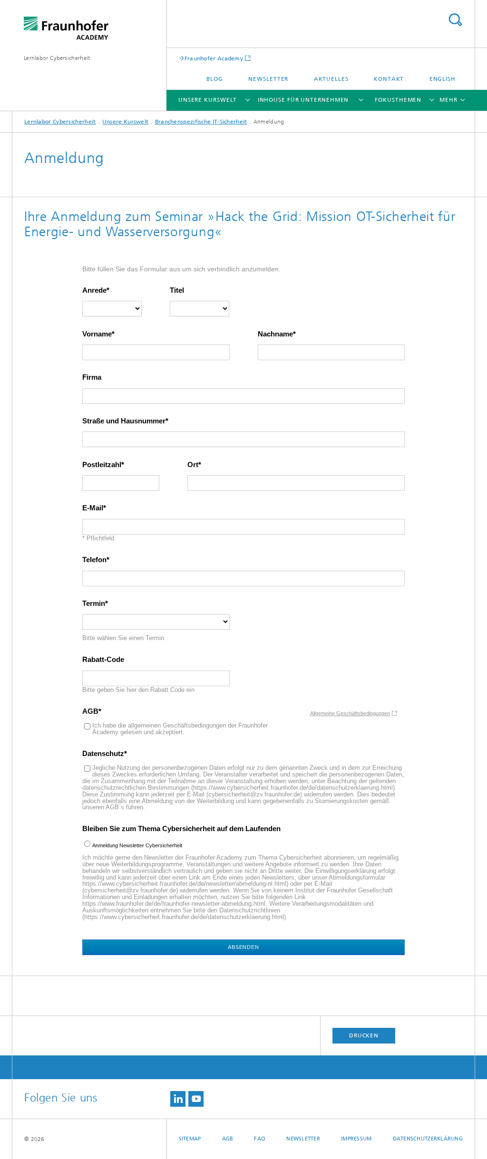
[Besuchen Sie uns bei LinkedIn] (177, 1099)
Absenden (243, 947)
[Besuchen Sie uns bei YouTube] (196, 1099)
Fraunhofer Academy (214, 58)
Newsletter (268, 79)
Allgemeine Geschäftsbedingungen (350, 713)
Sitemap (190, 1139)
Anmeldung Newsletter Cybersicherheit (137, 845)
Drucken (364, 1035)
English (442, 79)
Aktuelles (331, 79)
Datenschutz (103, 753)
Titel (177, 290)
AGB (90, 711)
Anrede (94, 290)
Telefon (94, 560)
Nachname (275, 334)
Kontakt (389, 79)
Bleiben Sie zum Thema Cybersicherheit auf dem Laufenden (181, 829)
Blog (214, 79)
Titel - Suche (455, 20)
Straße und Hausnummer (124, 421)
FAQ (259, 1139)
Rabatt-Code (103, 659)
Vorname (97, 334)
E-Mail (92, 508)
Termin (93, 603)
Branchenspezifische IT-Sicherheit (201, 121)
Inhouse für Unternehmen (303, 99)
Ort (192, 465)
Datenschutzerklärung (428, 1139)
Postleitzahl (101, 465)
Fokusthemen (398, 99)
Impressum (356, 1139)
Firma (91, 377)
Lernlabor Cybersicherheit (57, 58)
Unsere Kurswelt (207, 99)
